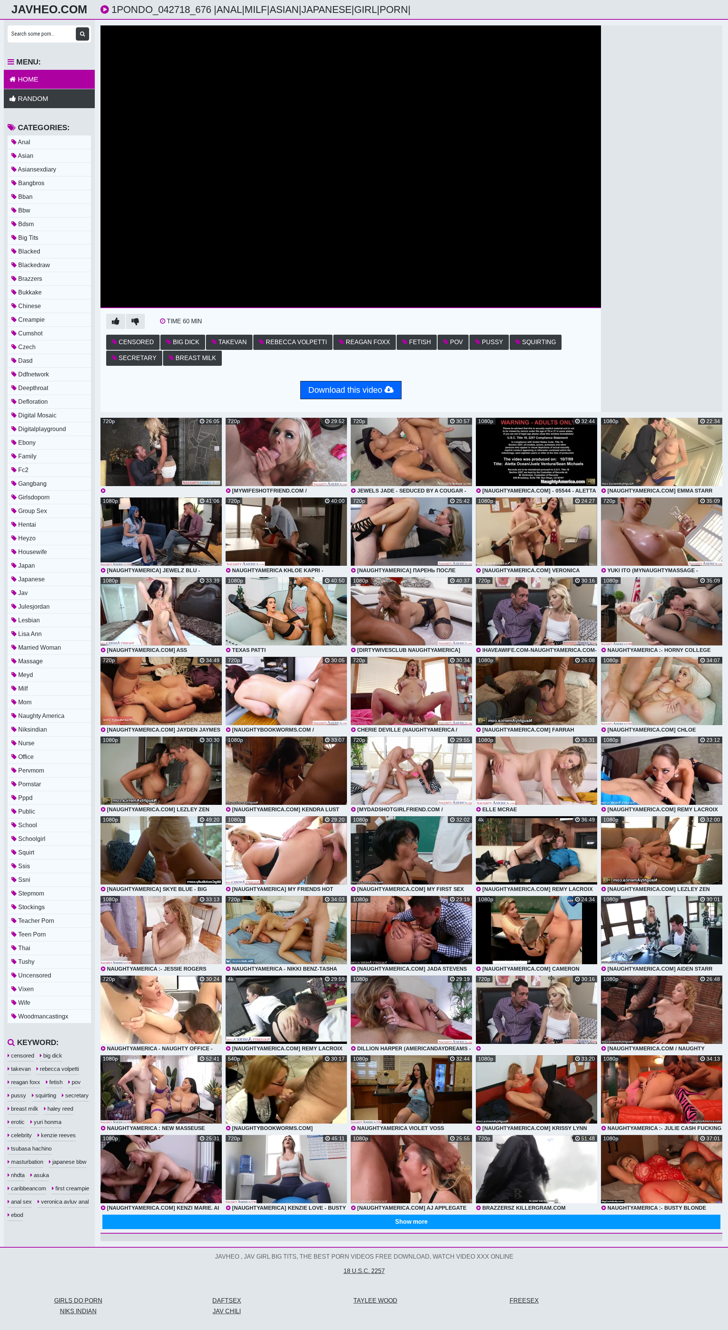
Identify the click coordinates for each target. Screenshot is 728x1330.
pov (456, 342)
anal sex (20, 1201)
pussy (491, 342)
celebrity (20, 1135)
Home (27, 79)
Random (32, 98)
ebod (16, 1215)
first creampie (71, 1188)
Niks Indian (78, 1311)
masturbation (26, 1161)
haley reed (59, 1108)
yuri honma (46, 1122)
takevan (232, 342)
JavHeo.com (49, 9)
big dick (185, 342)
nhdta (17, 1175)
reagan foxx (367, 342)
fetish (419, 342)
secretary (137, 358)
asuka (40, 1175)
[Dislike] (135, 321)
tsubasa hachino (30, 1148)
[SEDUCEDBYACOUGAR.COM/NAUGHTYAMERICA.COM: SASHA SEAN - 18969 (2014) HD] (161, 456)
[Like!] (115, 321)
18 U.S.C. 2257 (364, 1271)
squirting (538, 342)
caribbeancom (27, 1188)
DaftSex (226, 1300)
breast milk (195, 358)
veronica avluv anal (64, 1201)
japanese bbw (68, 1161)
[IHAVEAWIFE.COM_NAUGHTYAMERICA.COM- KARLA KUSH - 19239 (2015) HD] (536, 1013)
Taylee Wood (375, 1300)
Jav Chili (227, 1311)
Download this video (346, 390)
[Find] (82, 34)
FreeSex (524, 1300)
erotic (17, 1122)
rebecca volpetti (295, 342)
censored (135, 342)
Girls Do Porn (78, 1300)
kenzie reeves (57, 1135)
